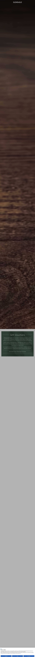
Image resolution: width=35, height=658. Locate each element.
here (20, 653)
